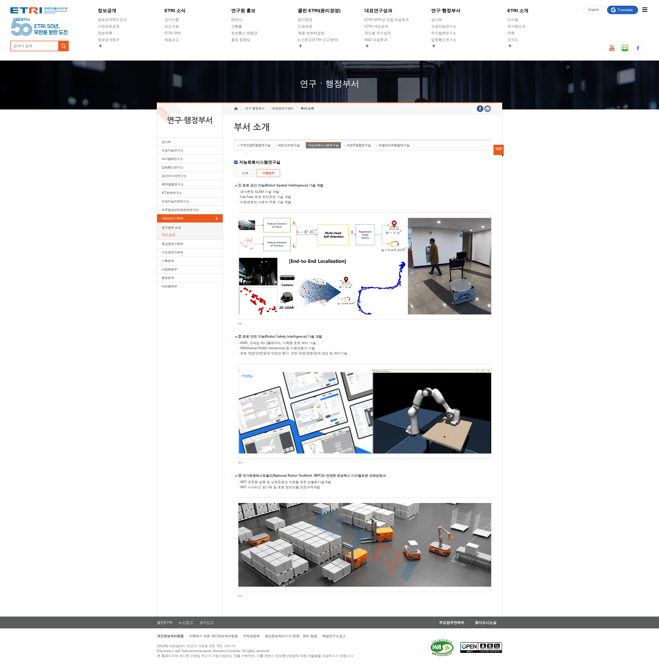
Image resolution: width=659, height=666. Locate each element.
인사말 (512, 20)
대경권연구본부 (172, 218)
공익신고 (305, 52)
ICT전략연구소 (172, 193)
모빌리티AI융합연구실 (394, 145)
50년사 (236, 20)
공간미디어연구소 (445, 52)
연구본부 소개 (171, 227)
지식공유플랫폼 (377, 52)
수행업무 (268, 173)
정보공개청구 (108, 40)
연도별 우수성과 (378, 33)
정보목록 (105, 33)
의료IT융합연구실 (359, 145)
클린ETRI (164, 622)
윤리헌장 (305, 20)
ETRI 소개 (517, 10)
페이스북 (638, 48)
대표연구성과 (378, 10)
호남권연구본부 (172, 244)
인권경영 (305, 26)
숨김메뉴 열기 (100, 45)
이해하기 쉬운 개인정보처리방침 (213, 636)
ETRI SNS (172, 33)
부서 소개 (168, 234)
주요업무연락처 (451, 622)
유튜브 (611, 48)
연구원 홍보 (243, 10)
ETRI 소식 (175, 10)
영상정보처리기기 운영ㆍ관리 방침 (291, 636)
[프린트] (487, 108)
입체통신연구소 (443, 40)
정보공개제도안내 (112, 20)
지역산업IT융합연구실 (255, 145)
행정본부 (168, 278)
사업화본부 (169, 269)
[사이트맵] (645, 10)
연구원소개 (516, 26)
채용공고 (171, 40)
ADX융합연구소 (173, 184)
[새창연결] (480, 108)
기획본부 (168, 261)
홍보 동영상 (240, 40)
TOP (498, 149)
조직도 (512, 40)
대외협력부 (169, 286)
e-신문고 (186, 622)
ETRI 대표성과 (376, 26)
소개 (245, 173)
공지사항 (171, 20)
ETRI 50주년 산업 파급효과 (387, 20)
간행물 (236, 26)
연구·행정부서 (446, 10)
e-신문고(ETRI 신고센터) (318, 40)
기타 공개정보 (518, 52)
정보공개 (107, 10)
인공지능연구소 (443, 26)
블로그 (625, 48)
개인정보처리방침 (170, 636)
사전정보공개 (108, 26)
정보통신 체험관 (244, 33)
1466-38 (230, 646)
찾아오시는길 (486, 622)
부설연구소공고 (334, 636)
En (593, 10)
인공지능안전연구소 (175, 201)
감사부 (436, 20)
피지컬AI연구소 (443, 33)
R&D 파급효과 (376, 40)
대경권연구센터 (282, 108)
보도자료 (171, 26)
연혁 (511, 33)
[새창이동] (442, 647)
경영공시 (105, 52)
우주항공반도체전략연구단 (180, 210)
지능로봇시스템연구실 (323, 145)
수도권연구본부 (172, 252)
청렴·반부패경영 (311, 33)
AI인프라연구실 (289, 145)
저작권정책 (251, 636)
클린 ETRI (319, 10)
